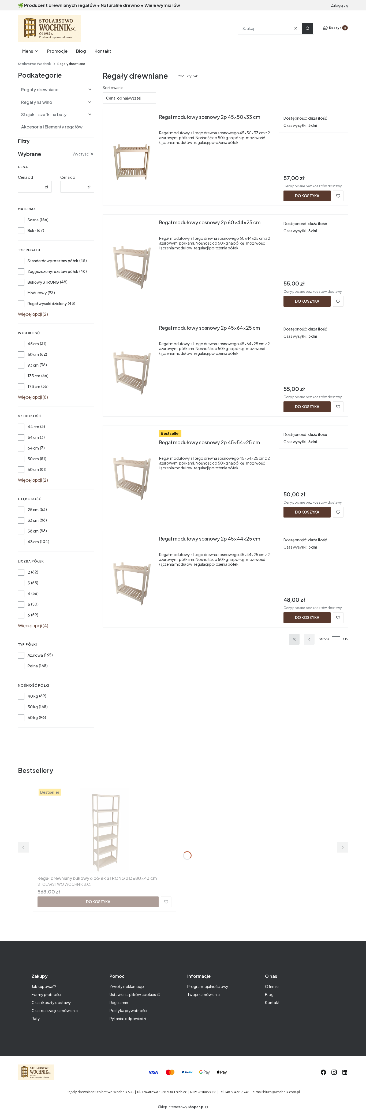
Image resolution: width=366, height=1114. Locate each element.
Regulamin (119, 1002)
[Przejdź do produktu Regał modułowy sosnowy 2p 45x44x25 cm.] (131, 578)
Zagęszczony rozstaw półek (53, 271)
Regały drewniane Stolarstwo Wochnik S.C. (100, 1091)
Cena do (67, 177)
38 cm (33, 531)
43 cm (33, 541)
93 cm (33, 365)
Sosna (33, 219)
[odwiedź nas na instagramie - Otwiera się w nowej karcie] (334, 1072)
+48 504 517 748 (236, 1091)
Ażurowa (35, 655)
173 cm (34, 386)
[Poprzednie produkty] (309, 639)
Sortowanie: (114, 87)
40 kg (33, 696)
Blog (269, 994)
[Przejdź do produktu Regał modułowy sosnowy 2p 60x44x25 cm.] (131, 262)
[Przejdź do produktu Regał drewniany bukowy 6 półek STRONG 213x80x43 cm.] (104, 830)
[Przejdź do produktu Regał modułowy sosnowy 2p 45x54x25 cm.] (131, 472)
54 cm (33, 437)
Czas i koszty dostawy (51, 1002)
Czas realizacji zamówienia (55, 1010)
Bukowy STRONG (43, 282)
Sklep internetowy (181, 1107)
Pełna (33, 665)
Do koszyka (307, 195)
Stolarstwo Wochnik (34, 64)
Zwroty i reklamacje (127, 986)
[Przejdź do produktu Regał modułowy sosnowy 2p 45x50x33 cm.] (131, 156)
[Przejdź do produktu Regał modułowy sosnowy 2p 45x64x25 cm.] (131, 367)
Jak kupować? (44, 986)
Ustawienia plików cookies (133, 994)
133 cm (34, 375)
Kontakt (272, 1002)
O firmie (272, 986)
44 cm (33, 426)
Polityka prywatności (128, 1010)
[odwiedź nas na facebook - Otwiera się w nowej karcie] (323, 1072)
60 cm (33, 354)
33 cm (33, 520)
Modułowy (37, 292)
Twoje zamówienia (203, 994)
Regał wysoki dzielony (47, 303)
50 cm (33, 458)
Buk (31, 230)
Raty (36, 1018)
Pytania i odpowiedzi (128, 1018)
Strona (324, 639)
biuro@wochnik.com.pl (281, 1091)
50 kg (33, 706)
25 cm (33, 509)
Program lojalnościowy (207, 986)
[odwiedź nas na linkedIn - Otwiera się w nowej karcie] (345, 1072)
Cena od (25, 177)
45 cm (33, 343)
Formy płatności (46, 994)
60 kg (33, 717)
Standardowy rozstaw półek (53, 260)
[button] (307, 28)
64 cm (33, 448)
